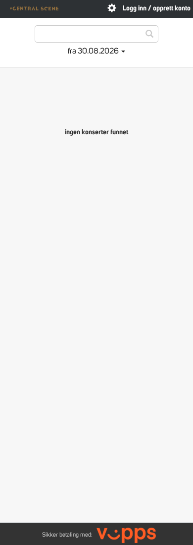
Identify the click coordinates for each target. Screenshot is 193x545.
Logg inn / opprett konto (157, 8)
